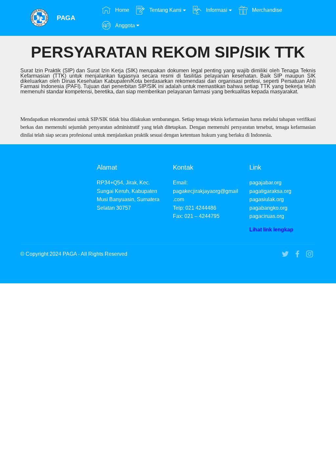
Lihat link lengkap (271, 229)
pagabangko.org (268, 208)
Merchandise (266, 10)
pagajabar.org (265, 182)
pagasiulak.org (266, 199)
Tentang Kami (164, 10)
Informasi (216, 10)
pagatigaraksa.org (270, 191)
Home (121, 10)
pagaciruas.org (266, 216)
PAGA (66, 18)
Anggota (124, 25)
